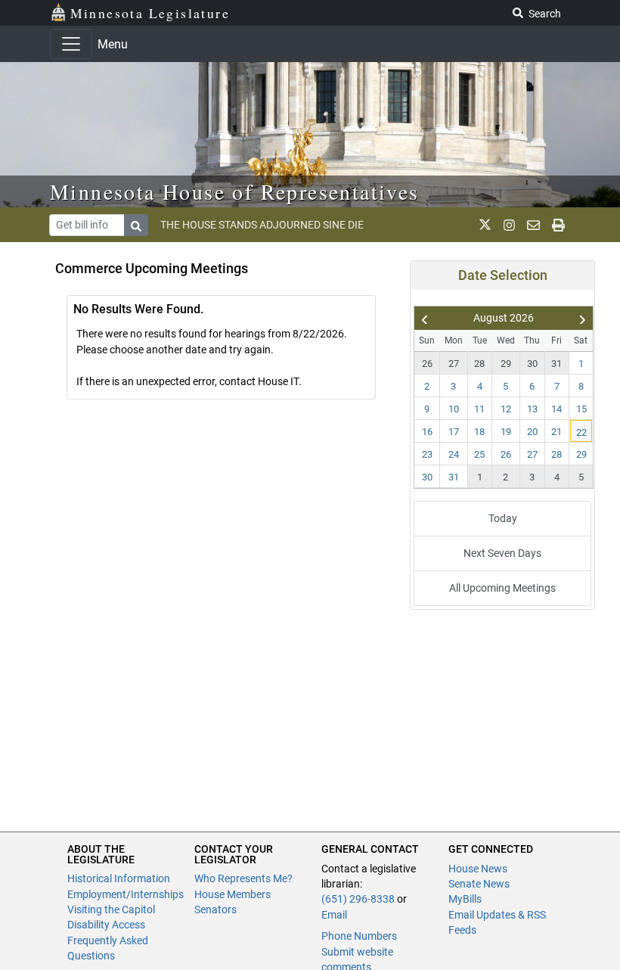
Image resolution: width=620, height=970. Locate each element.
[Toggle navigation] (71, 44)
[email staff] (533, 224)
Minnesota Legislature (150, 13)
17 (453, 431)
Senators (215, 909)
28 (479, 363)
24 (453, 454)
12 (506, 409)
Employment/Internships (125, 894)
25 (479, 454)
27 (453, 363)
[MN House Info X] (485, 224)
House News (477, 869)
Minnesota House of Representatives (235, 191)
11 (479, 409)
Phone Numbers (359, 936)
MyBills (465, 899)
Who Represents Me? (243, 878)
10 (453, 409)
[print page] (558, 224)
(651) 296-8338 (358, 899)
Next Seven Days (502, 553)
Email (334, 915)
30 (532, 363)
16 (427, 431)
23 (427, 454)
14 (556, 409)
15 (581, 409)
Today (502, 518)
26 (427, 363)
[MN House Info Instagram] (509, 224)
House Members (232, 894)
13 (532, 409)
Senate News (479, 884)
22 (581, 432)
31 (556, 363)
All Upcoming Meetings (502, 588)
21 (556, 431)
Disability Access (106, 925)
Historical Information (118, 878)
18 (479, 431)
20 (532, 431)
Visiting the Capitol (111, 909)
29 (506, 363)
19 (506, 431)
